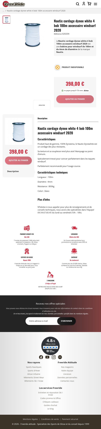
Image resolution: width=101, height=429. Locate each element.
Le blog (50, 409)
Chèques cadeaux (50, 402)
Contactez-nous (67, 381)
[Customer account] (84, 5)
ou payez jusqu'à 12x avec (73, 90)
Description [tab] (13, 171)
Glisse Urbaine (33, 374)
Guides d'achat (50, 405)
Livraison (67, 374)
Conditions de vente (50, 419)
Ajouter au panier (18, 160)
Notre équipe (67, 371)
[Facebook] (41, 357)
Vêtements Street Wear (34, 377)
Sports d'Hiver (34, 371)
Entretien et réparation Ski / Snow (50, 394)
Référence (58, 34)
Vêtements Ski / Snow (33, 381)
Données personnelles (67, 377)
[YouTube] (47, 357)
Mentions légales (30, 419)
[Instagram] (54, 357)
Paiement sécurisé (69, 419)
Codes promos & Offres (50, 398)
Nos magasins (67, 367)
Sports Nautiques (33, 367)
